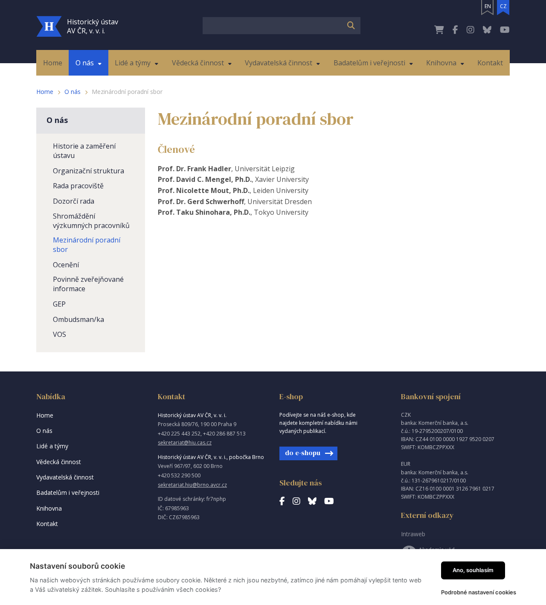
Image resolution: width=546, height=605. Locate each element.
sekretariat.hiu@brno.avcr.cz (192, 484)
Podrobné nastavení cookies (478, 592)
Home (44, 92)
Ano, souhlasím (473, 570)
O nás (72, 92)
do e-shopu (302, 452)
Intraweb (413, 534)
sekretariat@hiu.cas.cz (185, 442)
